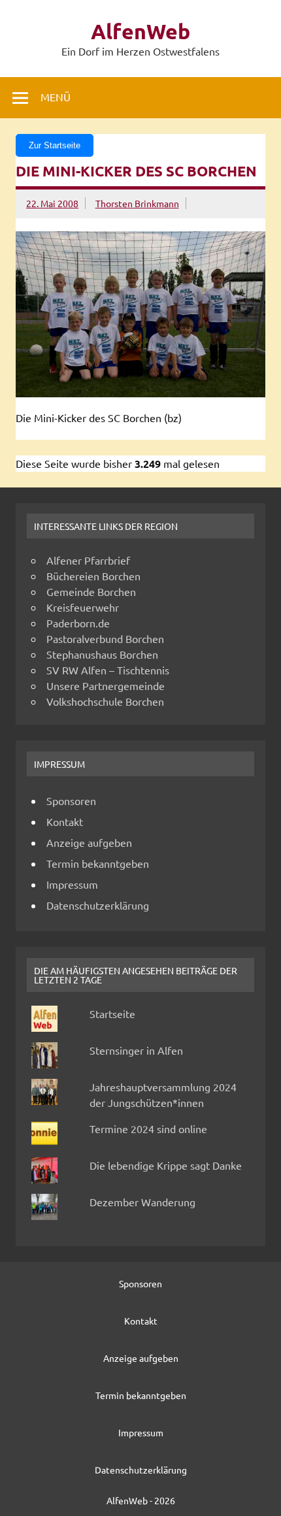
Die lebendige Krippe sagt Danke (166, 1165)
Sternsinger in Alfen (136, 1050)
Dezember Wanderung (142, 1201)
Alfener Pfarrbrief (88, 560)
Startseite (112, 1013)
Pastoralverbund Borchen (105, 638)
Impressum (72, 884)
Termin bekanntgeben (97, 863)
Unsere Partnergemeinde (105, 685)
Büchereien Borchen (93, 575)
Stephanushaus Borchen (102, 654)
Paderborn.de (78, 622)
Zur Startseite (54, 145)
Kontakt (64, 821)
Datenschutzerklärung (97, 905)
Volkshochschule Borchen (105, 701)
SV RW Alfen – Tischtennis (107, 669)
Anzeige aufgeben (89, 842)
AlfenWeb (140, 31)
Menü (56, 96)
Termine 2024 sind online (148, 1128)
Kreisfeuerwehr (82, 607)
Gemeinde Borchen (91, 591)
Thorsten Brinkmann (137, 203)
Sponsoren (71, 800)
